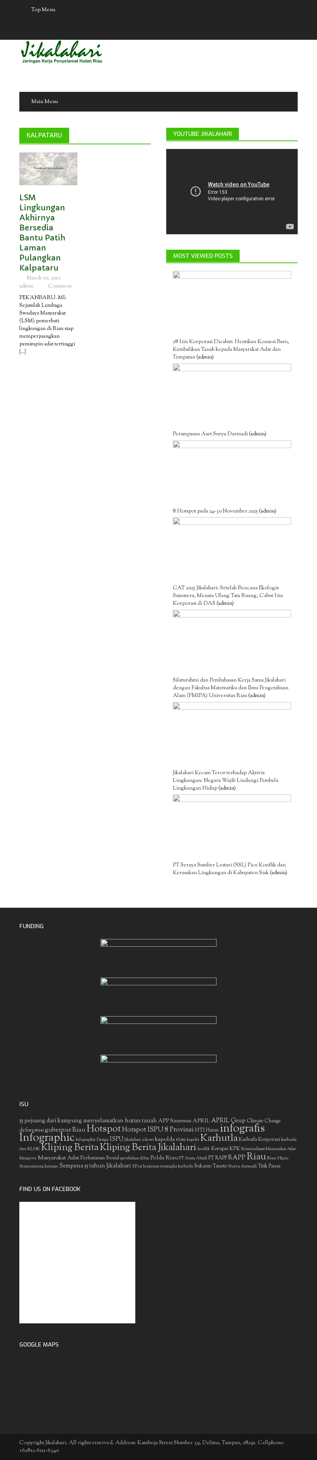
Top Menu (43, 10)
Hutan (212, 1130)
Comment (60, 286)
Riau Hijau (277, 1158)
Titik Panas (269, 1166)
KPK (234, 1148)
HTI (200, 1130)
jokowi (148, 1140)
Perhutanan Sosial (99, 1158)
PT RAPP (217, 1158)
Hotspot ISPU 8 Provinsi (158, 1130)
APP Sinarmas (174, 1121)
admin (26, 286)
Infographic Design (92, 1140)
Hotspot (104, 1129)
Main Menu (44, 102)
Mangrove (28, 1158)
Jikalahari (132, 1140)
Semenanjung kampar (38, 1166)
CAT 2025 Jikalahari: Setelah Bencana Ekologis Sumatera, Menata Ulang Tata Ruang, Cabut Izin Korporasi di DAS (228, 595)
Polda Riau (164, 1158)
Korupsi (219, 1148)
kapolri (193, 1140)
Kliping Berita (70, 1148)
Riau (256, 1157)
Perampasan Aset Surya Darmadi (210, 434)
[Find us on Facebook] (136, 30)
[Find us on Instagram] (181, 30)
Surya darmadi (242, 1166)
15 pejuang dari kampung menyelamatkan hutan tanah (88, 1121)
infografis (242, 1129)
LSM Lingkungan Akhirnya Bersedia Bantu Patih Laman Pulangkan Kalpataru (42, 233)
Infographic (47, 1138)
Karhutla (219, 1138)
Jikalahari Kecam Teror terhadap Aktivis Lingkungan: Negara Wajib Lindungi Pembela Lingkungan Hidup (225, 780)
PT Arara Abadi (193, 1158)
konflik (204, 1149)
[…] (22, 352)
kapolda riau (170, 1139)
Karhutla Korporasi (259, 1139)
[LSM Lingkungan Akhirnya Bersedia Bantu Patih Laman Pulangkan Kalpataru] (48, 169)
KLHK (33, 1148)
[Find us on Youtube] (166, 30)
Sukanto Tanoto (210, 1166)
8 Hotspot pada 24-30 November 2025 (215, 511)
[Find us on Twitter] (151, 30)
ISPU (116, 1139)
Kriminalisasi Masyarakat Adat (268, 1149)
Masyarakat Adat (58, 1158)
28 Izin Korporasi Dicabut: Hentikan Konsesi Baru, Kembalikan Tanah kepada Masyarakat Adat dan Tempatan (231, 349)
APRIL (201, 1121)
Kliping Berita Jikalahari (148, 1148)
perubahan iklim (134, 1158)
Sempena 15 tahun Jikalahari (95, 1166)
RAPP (236, 1157)
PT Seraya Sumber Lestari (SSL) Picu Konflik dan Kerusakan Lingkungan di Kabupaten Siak (229, 869)
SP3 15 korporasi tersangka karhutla (162, 1166)
